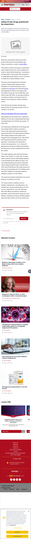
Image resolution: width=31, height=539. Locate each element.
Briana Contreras (8, 268)
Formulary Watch (6, 230)
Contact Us (16, 448)
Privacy (15, 451)
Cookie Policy (13, 525)
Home (5, 489)
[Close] (28, 511)
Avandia (12, 88)
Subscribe (23, 218)
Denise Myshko (7, 360)
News (17, 489)
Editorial (15, 446)
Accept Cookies (17, 536)
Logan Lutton (7, 330)
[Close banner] (29, 2)
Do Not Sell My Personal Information (15, 453)
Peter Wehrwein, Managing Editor (12, 298)
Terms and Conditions (15, 449)
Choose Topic (14, 9)
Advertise (15, 444)
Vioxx (26, 88)
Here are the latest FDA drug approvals (14, 114)
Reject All (17, 532)
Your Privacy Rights (15, 455)
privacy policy (5, 222)
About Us (15, 443)
